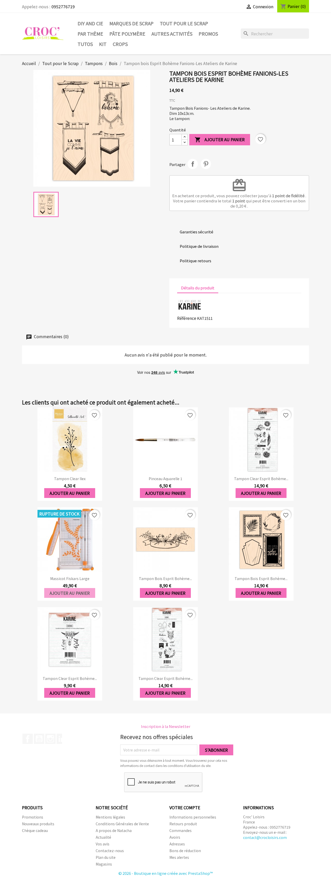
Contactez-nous (110, 850)
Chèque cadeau (35, 830)
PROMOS (208, 33)
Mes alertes (179, 857)
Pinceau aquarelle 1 (165, 478)
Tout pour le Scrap (184, 23)
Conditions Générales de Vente (122, 823)
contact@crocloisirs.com (265, 837)
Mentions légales (110, 817)
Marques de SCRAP (131, 23)
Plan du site (106, 857)
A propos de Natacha (114, 830)
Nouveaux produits (38, 823)
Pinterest (206, 164)
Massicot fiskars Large (69, 578)
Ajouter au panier (220, 139)
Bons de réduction (185, 850)
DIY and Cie (90, 23)
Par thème (90, 33)
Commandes (180, 830)
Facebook (27, 739)
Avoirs (174, 837)
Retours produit (183, 823)
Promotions (32, 817)
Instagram (50, 739)
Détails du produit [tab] (197, 287)
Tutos (85, 44)
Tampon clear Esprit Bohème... (261, 478)
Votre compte (184, 807)
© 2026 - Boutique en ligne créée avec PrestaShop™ (165, 873)
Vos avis (102, 843)
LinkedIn (62, 739)
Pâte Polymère (127, 33)
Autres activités (172, 33)
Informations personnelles (192, 817)
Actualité (103, 837)
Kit (103, 44)
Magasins (104, 864)
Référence (186, 318)
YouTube (39, 739)
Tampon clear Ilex (70, 478)
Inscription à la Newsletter (165, 726)
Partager (192, 164)
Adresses (177, 843)
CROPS (120, 44)
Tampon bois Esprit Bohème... (165, 578)
